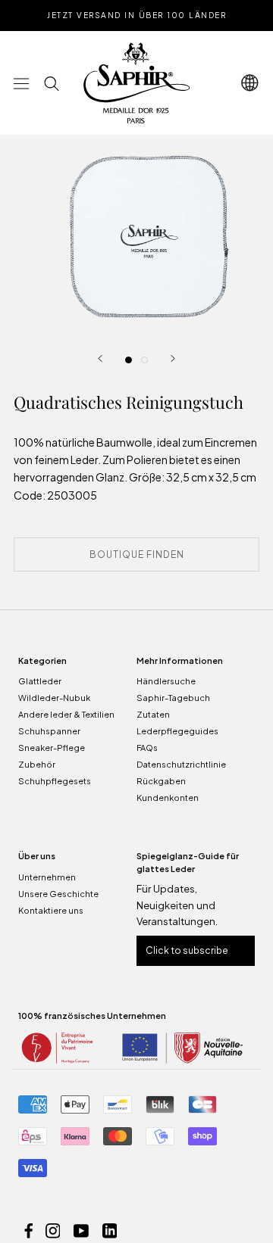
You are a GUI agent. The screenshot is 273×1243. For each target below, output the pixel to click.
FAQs (147, 747)
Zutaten (153, 714)
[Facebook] (28, 1229)
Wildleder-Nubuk (54, 697)
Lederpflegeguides (177, 731)
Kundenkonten (167, 797)
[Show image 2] (144, 360)
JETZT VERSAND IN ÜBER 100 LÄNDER (136, 15)
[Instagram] (53, 1229)
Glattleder (39, 681)
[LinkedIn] (110, 1229)
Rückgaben (161, 781)
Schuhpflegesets (54, 781)
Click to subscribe (187, 950)
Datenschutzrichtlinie (181, 764)
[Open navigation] (250, 83)
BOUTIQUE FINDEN (136, 554)
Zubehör (36, 764)
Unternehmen (47, 877)
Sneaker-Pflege (51, 747)
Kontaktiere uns (50, 910)
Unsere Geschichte (58, 894)
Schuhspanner (49, 731)
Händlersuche (166, 681)
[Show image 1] (128, 360)
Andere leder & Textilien (66, 714)
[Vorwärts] (173, 358)
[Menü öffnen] (21, 82)
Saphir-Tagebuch (173, 697)
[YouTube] (81, 1229)
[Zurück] (100, 358)
